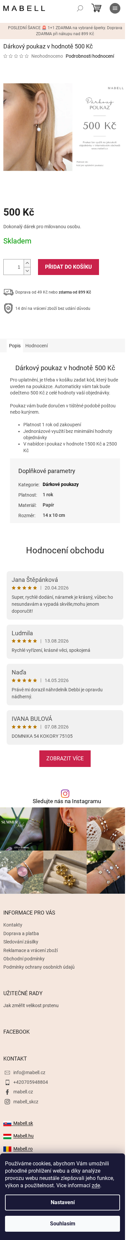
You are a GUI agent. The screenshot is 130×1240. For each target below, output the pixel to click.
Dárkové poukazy (61, 484)
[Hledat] (80, 8)
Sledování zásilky (20, 941)
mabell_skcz (25, 1101)
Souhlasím (62, 1223)
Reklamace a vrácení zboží (30, 950)
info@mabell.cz (29, 1072)
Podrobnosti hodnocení (90, 56)
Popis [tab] (15, 345)
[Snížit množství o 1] (27, 271)
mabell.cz (23, 1091)
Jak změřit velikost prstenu (31, 1005)
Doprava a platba (21, 933)
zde (96, 1185)
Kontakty (12, 925)
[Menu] (115, 8)
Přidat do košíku (68, 267)
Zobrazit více (65, 758)
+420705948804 (30, 1082)
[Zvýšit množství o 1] (27, 263)
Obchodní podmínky (24, 958)
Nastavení (63, 1202)
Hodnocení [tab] (36, 345)
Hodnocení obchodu (65, 550)
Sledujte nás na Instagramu (67, 801)
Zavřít (39, 329)
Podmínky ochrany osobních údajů (39, 967)
